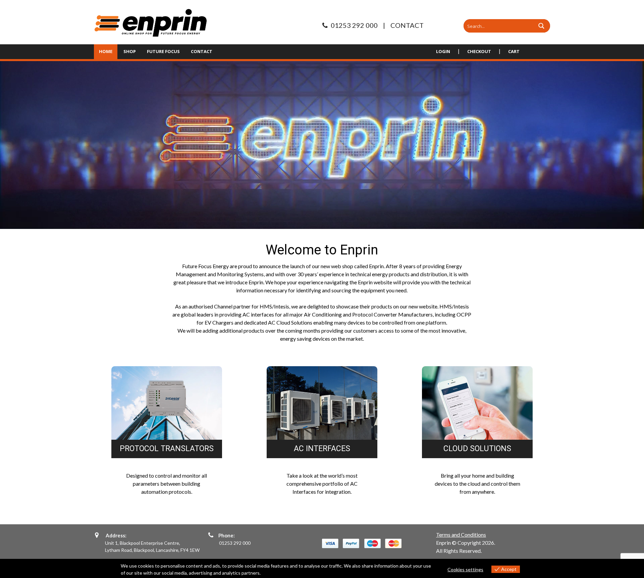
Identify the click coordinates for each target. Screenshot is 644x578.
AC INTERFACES (322, 448)
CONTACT (407, 25)
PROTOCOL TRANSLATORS (167, 448)
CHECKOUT (479, 51)
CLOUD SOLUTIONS (477, 448)
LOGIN (443, 51)
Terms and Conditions (461, 534)
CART (514, 51)
